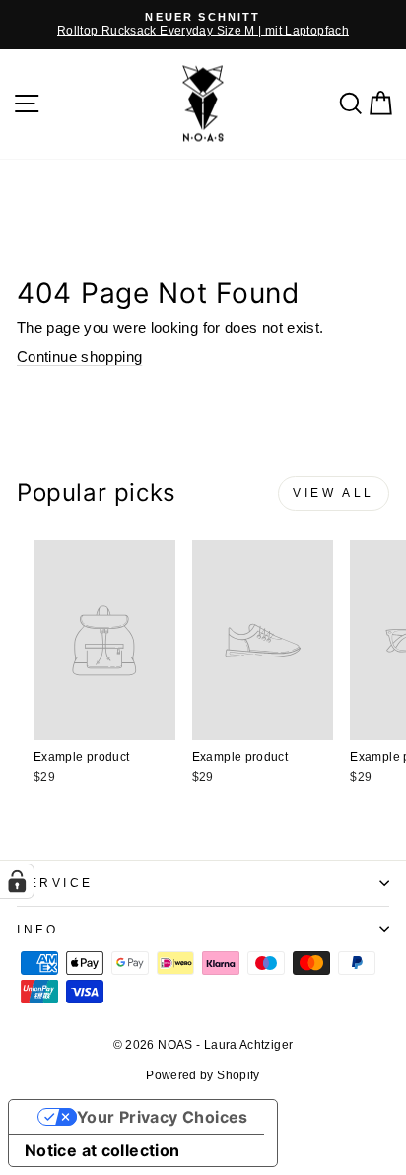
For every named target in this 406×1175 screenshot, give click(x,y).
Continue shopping (79, 357)
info (37, 929)
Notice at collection (102, 1150)
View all (333, 493)
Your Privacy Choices (162, 1117)
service (55, 882)
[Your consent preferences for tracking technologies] (17, 881)
